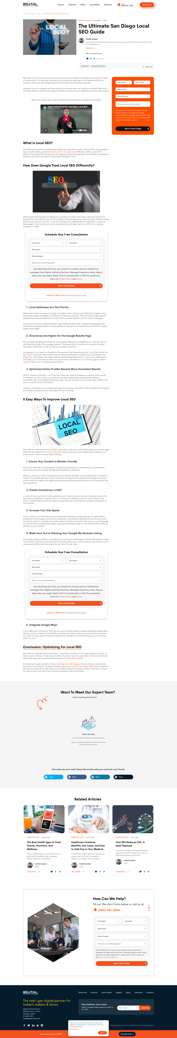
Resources (108, 5)
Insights (119, 992)
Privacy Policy (65, 279)
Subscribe (145, 1008)
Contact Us (147, 5)
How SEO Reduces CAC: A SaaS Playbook (130, 844)
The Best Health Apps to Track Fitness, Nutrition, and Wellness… (44, 846)
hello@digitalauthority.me (31, 1018)
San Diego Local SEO (98, 66)
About (82, 5)
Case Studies (95, 5)
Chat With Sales (126, 1034)
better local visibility (75, 658)
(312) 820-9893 (28, 1016)
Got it (102, 1033)
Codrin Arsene (41, 864)
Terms (79, 279)
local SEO (86, 224)
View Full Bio (100, 59)
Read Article (31, 872)
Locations (150, 992)
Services (61, 5)
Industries (72, 5)
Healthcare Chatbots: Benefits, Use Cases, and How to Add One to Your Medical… (88, 846)
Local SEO (84, 66)
